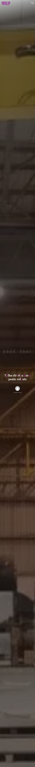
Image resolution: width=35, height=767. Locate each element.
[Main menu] (32, 3)
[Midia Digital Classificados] (5, 3)
